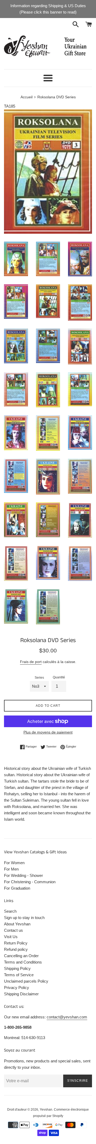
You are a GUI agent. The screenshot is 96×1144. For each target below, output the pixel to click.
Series (39, 677)
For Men (11, 869)
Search (10, 911)
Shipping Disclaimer (21, 994)
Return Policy (15, 943)
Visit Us (11, 936)
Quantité (59, 677)
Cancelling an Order (21, 955)
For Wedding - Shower (23, 875)
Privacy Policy (16, 987)
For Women (14, 862)
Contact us (13, 930)
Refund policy (16, 949)
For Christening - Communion (29, 882)
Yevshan (46, 1109)
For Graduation (17, 888)
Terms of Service (19, 975)
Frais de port (31, 662)
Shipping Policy (17, 968)
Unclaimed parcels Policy (26, 981)
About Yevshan (17, 924)
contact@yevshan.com (67, 1017)
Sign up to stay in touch (24, 917)
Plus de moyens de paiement (48, 732)
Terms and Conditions (23, 962)
